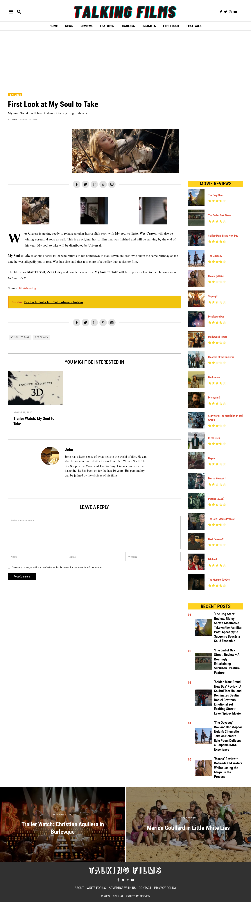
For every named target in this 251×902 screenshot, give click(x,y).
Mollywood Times (217, 337)
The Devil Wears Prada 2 (221, 519)
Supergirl (213, 296)
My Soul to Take (20, 337)
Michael (212, 559)
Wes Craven (41, 337)
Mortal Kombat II (217, 478)
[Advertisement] (125, 61)
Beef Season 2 (216, 539)
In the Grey (214, 438)
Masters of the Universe (221, 357)
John (14, 119)
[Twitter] (225, 11)
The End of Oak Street (220, 215)
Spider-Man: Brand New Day (223, 235)
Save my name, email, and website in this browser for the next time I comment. (57, 567)
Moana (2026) (216, 276)
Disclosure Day (216, 316)
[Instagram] (230, 11)
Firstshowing (27, 288)
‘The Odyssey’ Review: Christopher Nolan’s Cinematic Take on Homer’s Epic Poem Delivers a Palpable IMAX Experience (228, 736)
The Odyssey (215, 256)
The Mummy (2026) (219, 579)
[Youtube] (235, 11)
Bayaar (212, 458)
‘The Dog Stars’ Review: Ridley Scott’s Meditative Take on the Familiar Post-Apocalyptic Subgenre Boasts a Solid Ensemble (228, 627)
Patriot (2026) (216, 498)
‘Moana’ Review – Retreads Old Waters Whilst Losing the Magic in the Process (228, 768)
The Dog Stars (215, 195)
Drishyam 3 (214, 397)
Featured (15, 94)
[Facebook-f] (220, 11)
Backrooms (214, 377)
